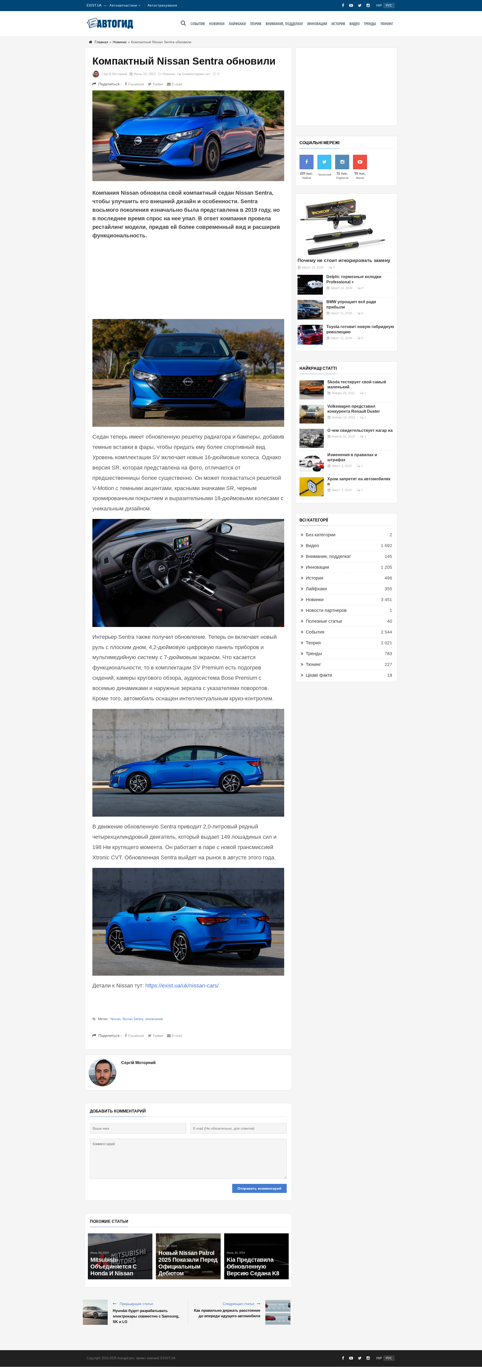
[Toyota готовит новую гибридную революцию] (310, 335)
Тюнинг (386, 23)
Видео (354, 23)
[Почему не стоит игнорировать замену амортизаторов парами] (342, 226)
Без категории (320, 534)
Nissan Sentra (133, 1019)
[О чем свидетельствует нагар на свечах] (311, 438)
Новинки (216, 23)
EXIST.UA (94, 5)
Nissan (115, 1019)
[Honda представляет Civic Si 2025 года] (188, 1236)
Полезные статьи (324, 621)
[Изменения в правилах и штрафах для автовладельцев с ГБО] (311, 462)
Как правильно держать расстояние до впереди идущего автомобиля (227, 1313)
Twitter (158, 84)
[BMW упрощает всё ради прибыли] (310, 310)
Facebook (136, 84)
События (198, 23)
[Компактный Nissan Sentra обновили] (188, 135)
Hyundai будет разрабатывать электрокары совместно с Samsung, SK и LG (146, 1316)
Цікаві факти (319, 675)
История (338, 23)
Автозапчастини (123, 5)
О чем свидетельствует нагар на (360, 430)
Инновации (317, 23)
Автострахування (162, 5)
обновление (154, 1019)
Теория (255, 23)
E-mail (177, 84)
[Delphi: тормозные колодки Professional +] (310, 285)
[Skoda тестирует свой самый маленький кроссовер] (311, 389)
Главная (101, 42)
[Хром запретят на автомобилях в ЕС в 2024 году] (311, 486)
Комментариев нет (196, 74)
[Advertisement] (188, 279)
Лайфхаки (237, 23)
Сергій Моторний (114, 74)
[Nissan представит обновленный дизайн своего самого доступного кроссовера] (120, 1241)
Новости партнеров (326, 610)
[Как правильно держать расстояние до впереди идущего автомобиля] (277, 1312)
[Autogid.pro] (110, 23)
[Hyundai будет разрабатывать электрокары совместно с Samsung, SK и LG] (95, 1312)
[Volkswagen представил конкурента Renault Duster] (311, 414)
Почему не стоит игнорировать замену (343, 260)
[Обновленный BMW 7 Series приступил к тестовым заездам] (256, 1238)
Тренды (370, 23)
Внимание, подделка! (284, 23)
